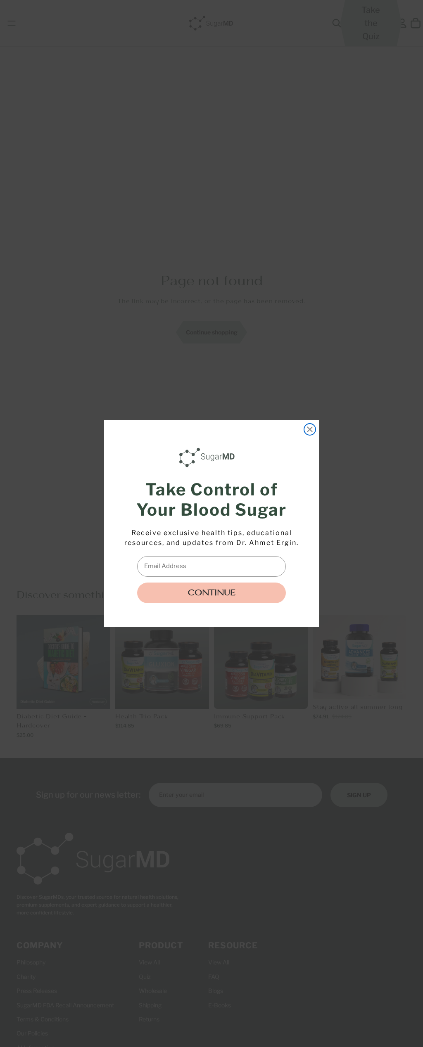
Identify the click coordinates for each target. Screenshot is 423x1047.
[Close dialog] (310, 429)
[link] (209, 457)
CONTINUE (211, 593)
